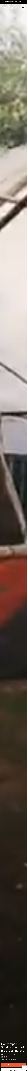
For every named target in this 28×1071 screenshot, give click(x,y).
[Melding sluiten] (24, 2)
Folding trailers (12, 1065)
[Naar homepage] (7, 7)
